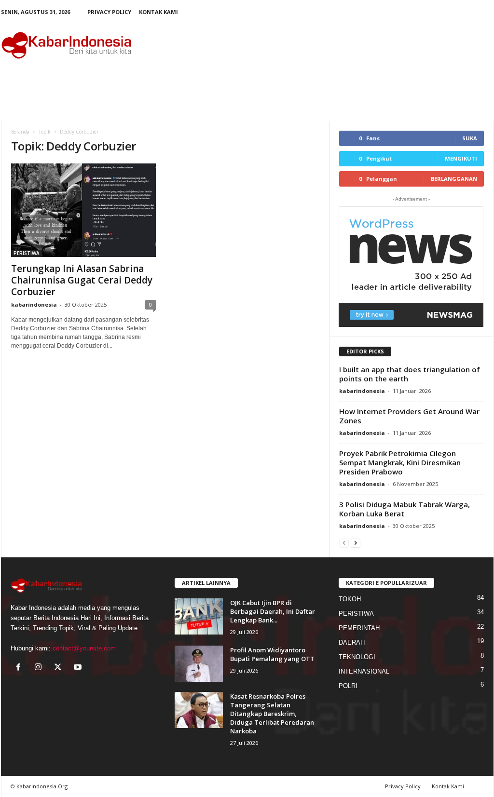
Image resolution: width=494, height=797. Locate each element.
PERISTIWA (27, 253)
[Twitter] (60, 668)
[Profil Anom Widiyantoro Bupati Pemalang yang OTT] (199, 664)
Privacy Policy (109, 11)
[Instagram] (40, 668)
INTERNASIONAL (364, 671)
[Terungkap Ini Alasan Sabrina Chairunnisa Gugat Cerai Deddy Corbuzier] (83, 210)
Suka (469, 138)
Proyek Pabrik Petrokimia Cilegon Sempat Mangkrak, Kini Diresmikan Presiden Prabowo (400, 462)
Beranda (20, 131)
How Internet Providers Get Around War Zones (409, 415)
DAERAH (352, 642)
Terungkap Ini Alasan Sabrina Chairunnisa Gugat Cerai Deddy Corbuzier (81, 280)
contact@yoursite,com (84, 648)
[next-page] (355, 543)
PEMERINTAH (359, 628)
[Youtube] (79, 668)
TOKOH (350, 599)
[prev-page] (344, 543)
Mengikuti (461, 158)
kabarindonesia (34, 304)
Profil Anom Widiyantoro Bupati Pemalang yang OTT (272, 654)
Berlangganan (454, 178)
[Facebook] (20, 668)
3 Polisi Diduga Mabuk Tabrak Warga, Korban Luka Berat (404, 509)
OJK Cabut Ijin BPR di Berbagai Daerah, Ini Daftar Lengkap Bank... (272, 611)
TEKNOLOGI (357, 657)
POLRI (348, 685)
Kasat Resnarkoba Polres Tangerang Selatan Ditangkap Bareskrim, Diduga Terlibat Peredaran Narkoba (272, 713)
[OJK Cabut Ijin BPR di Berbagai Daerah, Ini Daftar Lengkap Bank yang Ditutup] (199, 616)
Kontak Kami (158, 11)
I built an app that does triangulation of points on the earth (409, 374)
